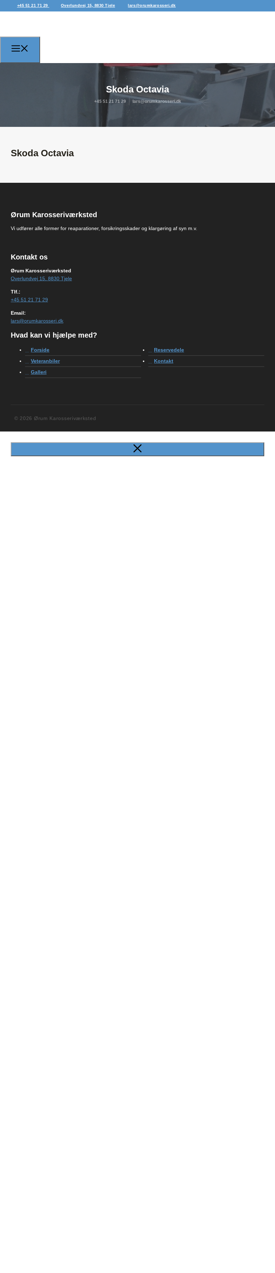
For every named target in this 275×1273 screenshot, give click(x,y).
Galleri (39, 372)
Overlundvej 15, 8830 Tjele (88, 5)
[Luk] (137, 449)
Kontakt (163, 361)
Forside (40, 350)
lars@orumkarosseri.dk (152, 5)
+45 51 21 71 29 (33, 5)
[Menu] (20, 50)
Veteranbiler (45, 361)
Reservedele (169, 350)
